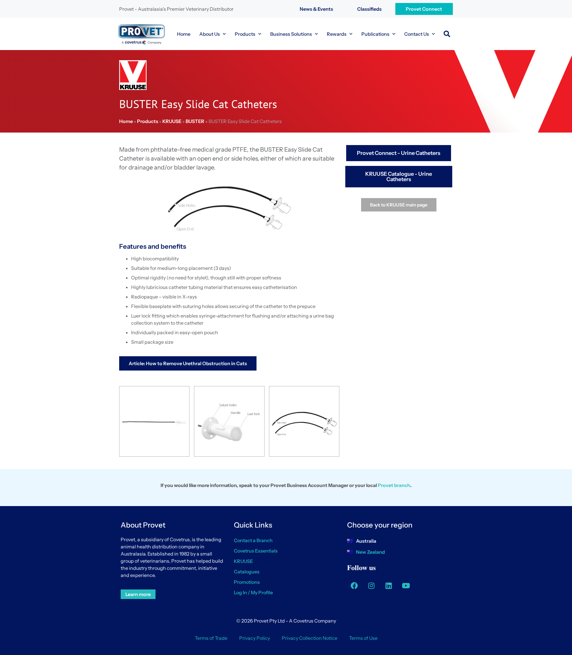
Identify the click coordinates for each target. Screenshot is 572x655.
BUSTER (195, 121)
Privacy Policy (254, 638)
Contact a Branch (253, 540)
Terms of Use (363, 638)
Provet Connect (424, 9)
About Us (209, 34)
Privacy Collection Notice (309, 638)
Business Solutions (291, 34)
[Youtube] (406, 585)
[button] (447, 34)
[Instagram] (371, 585)
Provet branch (394, 485)
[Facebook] (354, 585)
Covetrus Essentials (256, 551)
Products (245, 34)
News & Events (316, 9)
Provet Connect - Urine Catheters (398, 153)
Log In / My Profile (253, 592)
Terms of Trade (211, 638)
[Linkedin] (389, 585)
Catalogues (246, 572)
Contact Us (416, 34)
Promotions (247, 582)
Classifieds (369, 9)
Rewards (336, 34)
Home (183, 34)
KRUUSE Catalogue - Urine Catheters (398, 177)
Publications (375, 34)
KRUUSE (171, 121)
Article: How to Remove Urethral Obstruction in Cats (188, 363)
